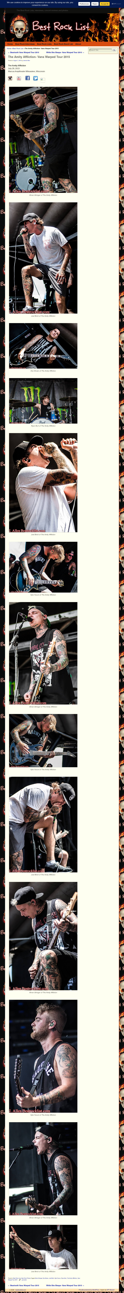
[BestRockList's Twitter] (35, 80)
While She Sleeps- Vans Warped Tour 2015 (65, 52)
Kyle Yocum (58, 1278)
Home (10, 44)
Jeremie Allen (26, 60)
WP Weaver (111, 1290)
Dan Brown (45, 1278)
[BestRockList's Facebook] (27, 80)
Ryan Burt (63, 1278)
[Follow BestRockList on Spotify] (43, 80)
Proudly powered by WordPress (89, 1290)
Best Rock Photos (26, 1278)
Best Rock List (18, 48)
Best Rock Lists (44, 44)
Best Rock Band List (63, 44)
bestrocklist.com (21, 1290)
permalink (24, 1280)
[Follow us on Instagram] (10, 80)
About (78, 44)
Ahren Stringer (38, 1278)
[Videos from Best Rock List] (19, 80)
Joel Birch (51, 1278)
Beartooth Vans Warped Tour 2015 (23, 52)
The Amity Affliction (72, 1278)
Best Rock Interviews (25, 44)
